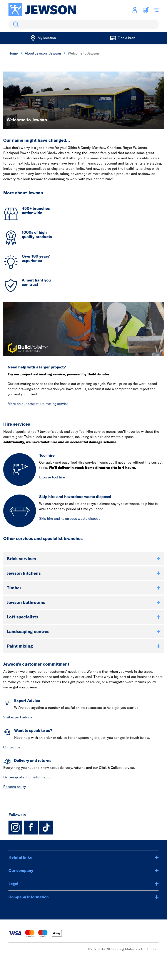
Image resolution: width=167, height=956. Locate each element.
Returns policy (14, 786)
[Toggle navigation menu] (156, 10)
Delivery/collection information (27, 777)
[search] (83, 24)
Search (15, 24)
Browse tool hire (52, 477)
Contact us (11, 747)
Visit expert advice (17, 717)
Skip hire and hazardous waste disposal (70, 518)
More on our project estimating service (38, 403)
